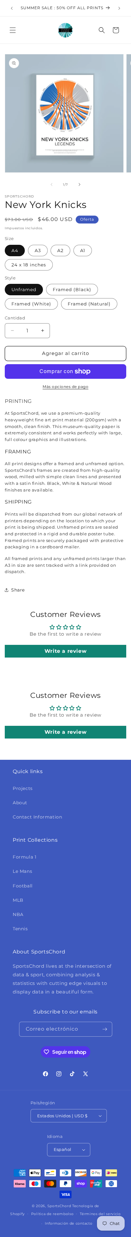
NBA (18, 914)
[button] (13, 30)
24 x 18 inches (28, 265)
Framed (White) (31, 304)
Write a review (65, 651)
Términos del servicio (100, 1214)
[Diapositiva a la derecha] (79, 184)
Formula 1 (24, 857)
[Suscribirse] (105, 1029)
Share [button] (18, 590)
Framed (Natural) (89, 304)
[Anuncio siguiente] (119, 8)
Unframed (23, 289)
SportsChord (59, 1206)
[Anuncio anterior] (12, 8)
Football (23, 886)
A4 (14, 250)
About (20, 803)
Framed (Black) (72, 289)
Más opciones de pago (65, 386)
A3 (38, 250)
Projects (23, 788)
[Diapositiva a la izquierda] (52, 184)
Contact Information (37, 817)
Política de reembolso (52, 1214)
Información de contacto (68, 1223)
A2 (60, 250)
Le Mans (22, 871)
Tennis (20, 929)
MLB (18, 900)
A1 (82, 250)
